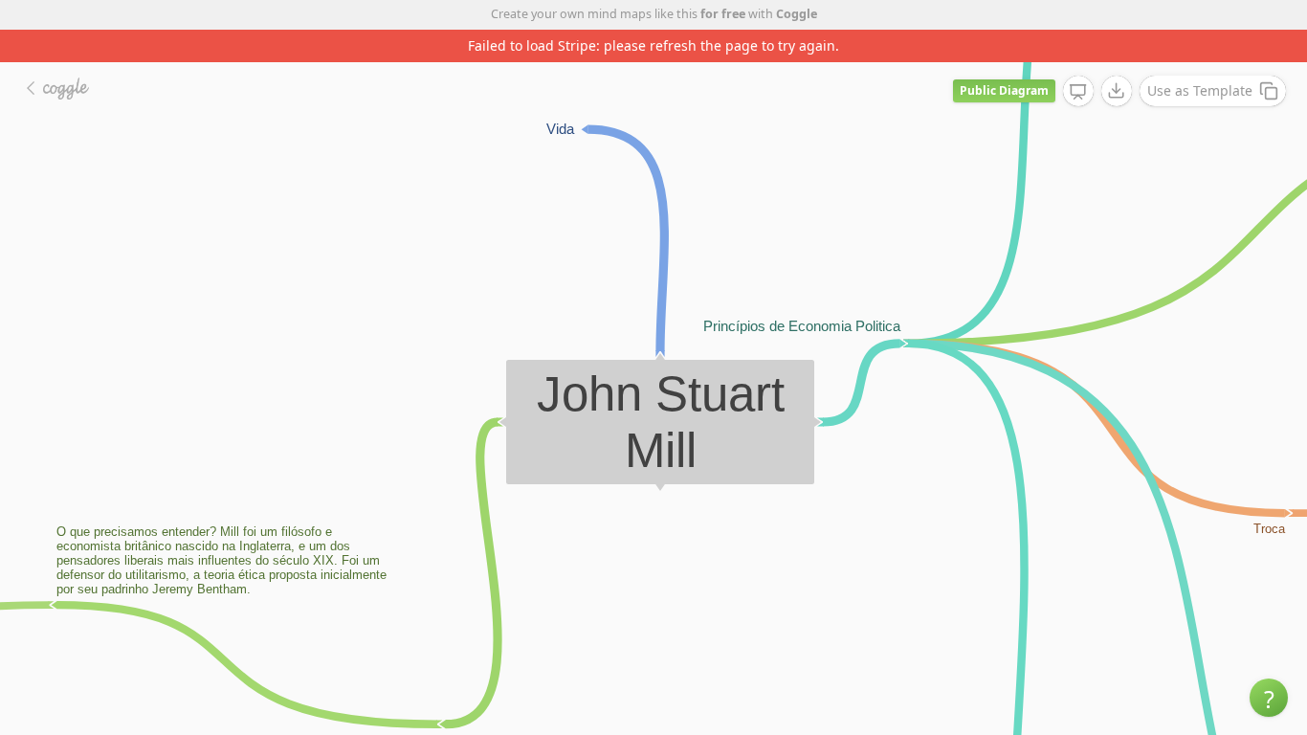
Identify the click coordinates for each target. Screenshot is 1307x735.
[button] (1269, 698)
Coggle (796, 14)
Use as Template (1199, 90)
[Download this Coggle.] (1116, 91)
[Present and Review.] (1078, 92)
